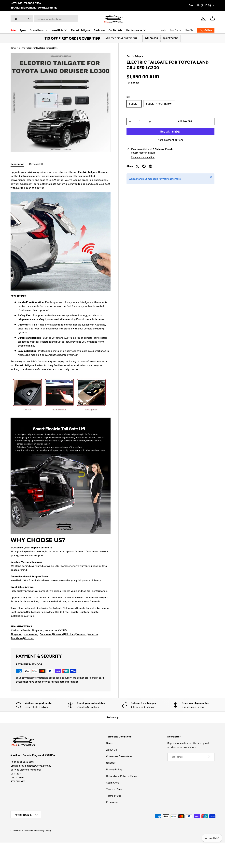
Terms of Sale (114, 789)
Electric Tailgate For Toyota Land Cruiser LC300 (38, 48)
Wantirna (93, 634)
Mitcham (70, 634)
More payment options (170, 139)
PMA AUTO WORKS (25, 830)
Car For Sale (115, 30)
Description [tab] (17, 163)
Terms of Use (113, 795)
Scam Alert (112, 782)
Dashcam (99, 30)
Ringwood (16, 634)
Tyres (23, 30)
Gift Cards (176, 30)
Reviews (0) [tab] (36, 163)
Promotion (112, 802)
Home (13, 48)
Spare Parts (37, 30)
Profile (189, 30)
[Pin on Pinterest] (150, 166)
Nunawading (31, 634)
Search (110, 743)
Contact (110, 762)
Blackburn (17, 638)
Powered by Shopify (42, 830)
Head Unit (57, 30)
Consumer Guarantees (119, 756)
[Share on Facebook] (144, 166)
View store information (143, 157)
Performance (134, 30)
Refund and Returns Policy (121, 775)
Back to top (112, 717)
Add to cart (185, 121)
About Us (111, 749)
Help (163, 30)
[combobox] (44, 18)
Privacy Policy (114, 769)
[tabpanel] (61, 405)
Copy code (172, 38)
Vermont (81, 634)
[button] (212, 18)
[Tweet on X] (137, 166)
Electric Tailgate (80, 30)
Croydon (29, 638)
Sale (13, 30)
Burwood (58, 634)
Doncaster (46, 634)
